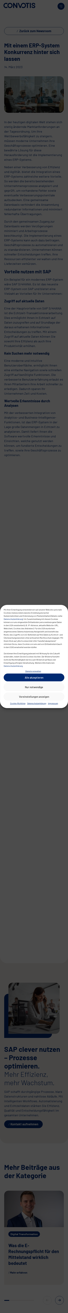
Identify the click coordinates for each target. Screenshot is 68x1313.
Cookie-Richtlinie (17, 703)
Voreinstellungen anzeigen (34, 696)
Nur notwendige (34, 687)
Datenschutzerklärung (13, 619)
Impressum (53, 703)
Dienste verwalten (33, 671)
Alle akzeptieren (34, 677)
